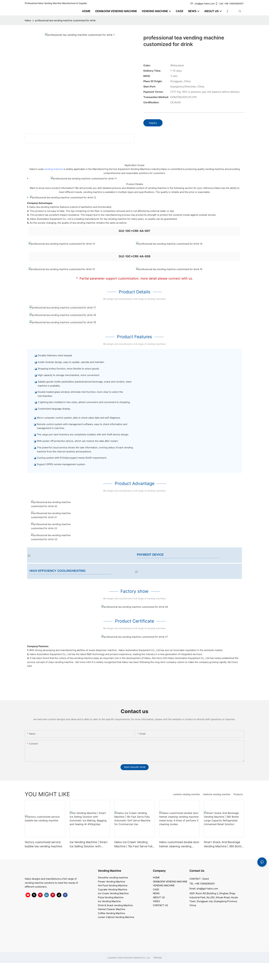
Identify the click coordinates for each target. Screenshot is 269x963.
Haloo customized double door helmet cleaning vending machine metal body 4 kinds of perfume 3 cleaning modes (179, 844)
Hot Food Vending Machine (112, 885)
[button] (227, 11)
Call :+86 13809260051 (231, 3)
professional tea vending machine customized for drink (65, 20)
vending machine (53, 169)
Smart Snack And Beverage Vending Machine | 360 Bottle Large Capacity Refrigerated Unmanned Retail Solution (223, 844)
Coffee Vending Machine (111, 913)
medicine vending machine (216, 794)
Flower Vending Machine (111, 881)
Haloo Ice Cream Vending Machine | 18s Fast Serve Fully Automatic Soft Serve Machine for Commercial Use (134, 844)
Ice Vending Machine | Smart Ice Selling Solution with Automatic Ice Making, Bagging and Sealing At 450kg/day (89, 844)
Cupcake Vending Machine (112, 889)
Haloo (28, 20)
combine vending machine (186, 794)
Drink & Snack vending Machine (115, 905)
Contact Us (196, 870)
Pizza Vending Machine (110, 897)
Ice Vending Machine (109, 901)
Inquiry (153, 122)
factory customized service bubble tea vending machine (43, 844)
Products (238, 794)
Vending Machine (109, 870)
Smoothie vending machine (113, 877)
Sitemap (157, 957)
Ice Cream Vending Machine (113, 893)
